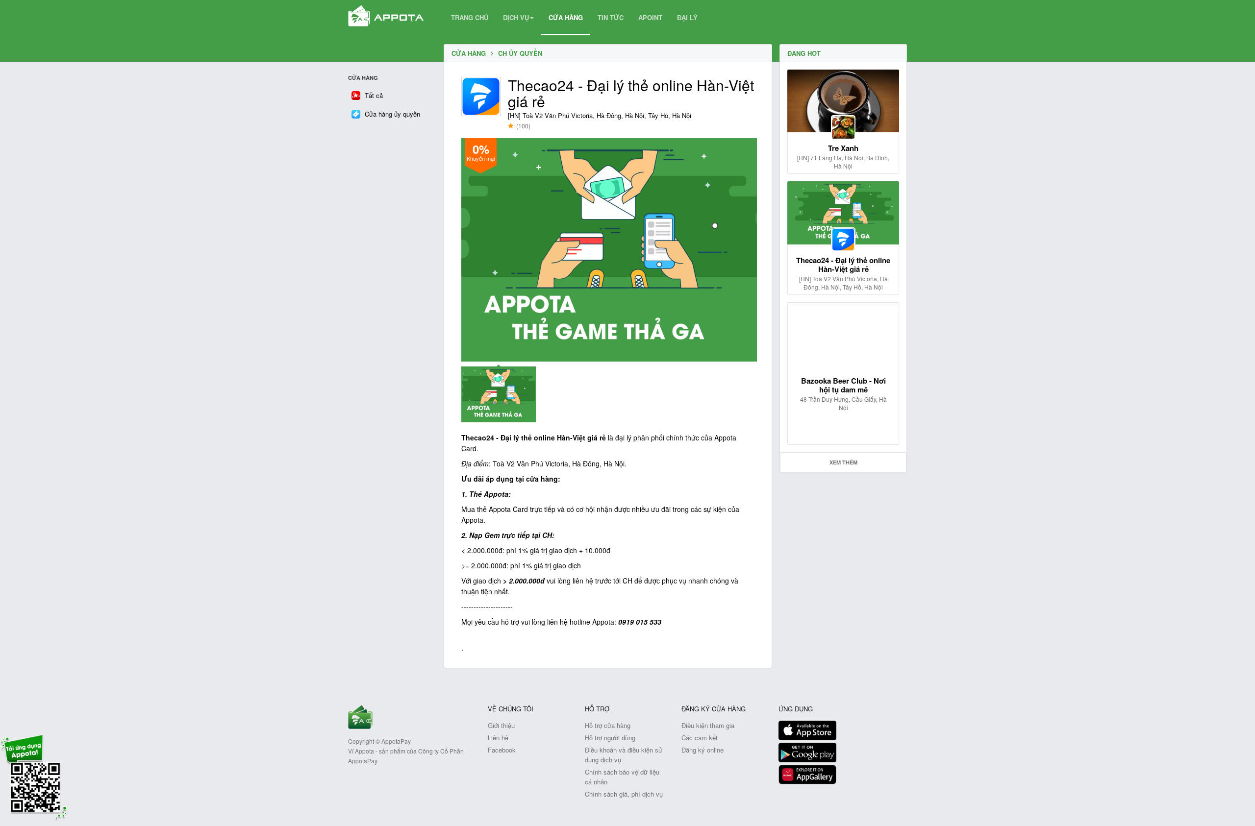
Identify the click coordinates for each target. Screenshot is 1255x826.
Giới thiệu (501, 725)
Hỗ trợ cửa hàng (607, 725)
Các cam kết (699, 737)
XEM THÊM (843, 462)
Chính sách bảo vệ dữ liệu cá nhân (622, 776)
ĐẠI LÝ (687, 17)
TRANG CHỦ (469, 17)
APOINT (650, 17)
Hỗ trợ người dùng (610, 737)
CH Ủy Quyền (520, 53)
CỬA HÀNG (566, 17)
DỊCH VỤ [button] (516, 17)
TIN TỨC (611, 17)
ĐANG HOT (804, 53)
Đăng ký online (702, 749)
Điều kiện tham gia (707, 725)
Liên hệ (498, 737)
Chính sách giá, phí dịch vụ (624, 794)
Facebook (502, 749)
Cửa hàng (469, 53)
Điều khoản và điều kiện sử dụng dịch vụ (623, 754)
